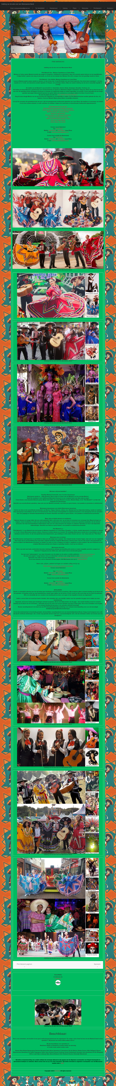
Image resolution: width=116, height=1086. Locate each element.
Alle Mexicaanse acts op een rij (58, 106)
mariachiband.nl (82, 559)
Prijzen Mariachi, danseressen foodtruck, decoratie (58, 108)
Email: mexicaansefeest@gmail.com (20, 8)
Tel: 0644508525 (39, 8)
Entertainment (53, 8)
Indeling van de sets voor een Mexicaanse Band (17, 4)
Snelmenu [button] (110, 8)
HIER (62, 1063)
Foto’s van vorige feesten (58, 120)
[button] (24, 965)
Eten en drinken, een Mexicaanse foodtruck (58, 115)
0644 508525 (61, 130)
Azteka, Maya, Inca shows (58, 122)
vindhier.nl (58, 978)
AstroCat (57, 1071)
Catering (65, 8)
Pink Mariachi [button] (97, 8)
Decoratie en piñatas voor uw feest (58, 117)
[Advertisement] (58, 1082)
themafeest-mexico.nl (86, 556)
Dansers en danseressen (58, 113)
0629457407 (52, 139)
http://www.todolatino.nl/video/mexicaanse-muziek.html (71, 557)
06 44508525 (61, 139)
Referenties (85, 8)
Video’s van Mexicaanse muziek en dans (58, 118)
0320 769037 (59, 129)
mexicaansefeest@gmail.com (60, 132)
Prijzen (75, 8)
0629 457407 (52, 130)
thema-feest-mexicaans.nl (87, 554)
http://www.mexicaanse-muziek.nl (67, 95)
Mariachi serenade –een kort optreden (58, 112)
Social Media (58, 975)
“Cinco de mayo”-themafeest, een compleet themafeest (58, 110)
